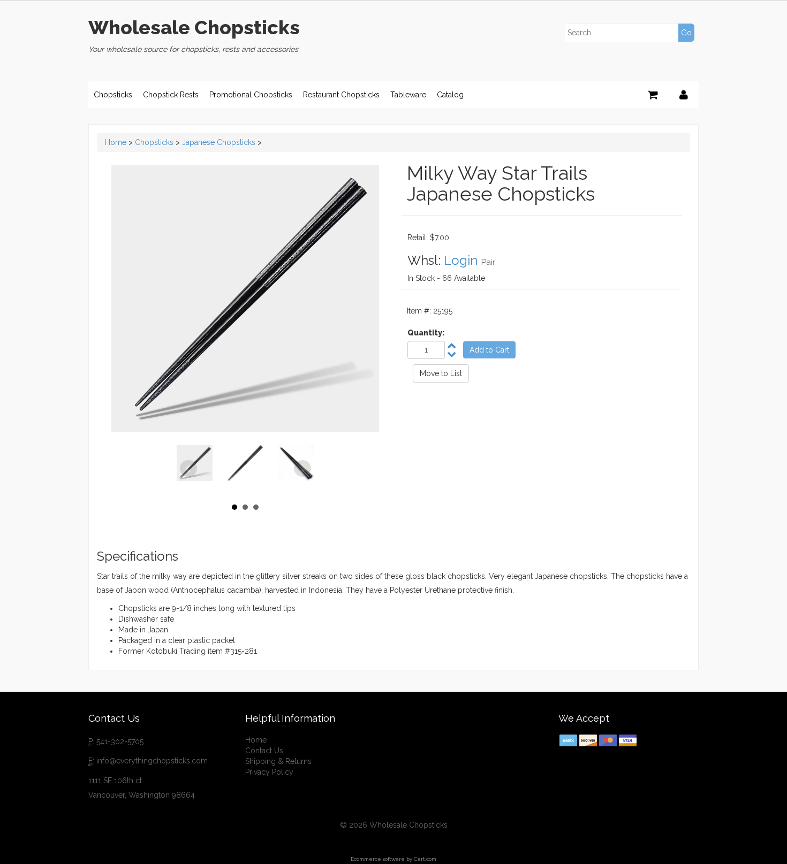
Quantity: (425, 332)
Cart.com (425, 859)
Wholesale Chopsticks (194, 27)
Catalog (450, 94)
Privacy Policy (269, 772)
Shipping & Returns (278, 761)
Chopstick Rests (171, 94)
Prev (188, 468)
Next (302, 468)
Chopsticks (113, 94)
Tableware (408, 94)
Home (115, 142)
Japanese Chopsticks (218, 142)
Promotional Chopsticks (250, 94)
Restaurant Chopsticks (341, 94)
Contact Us (264, 750)
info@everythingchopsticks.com (152, 760)
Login (461, 260)
